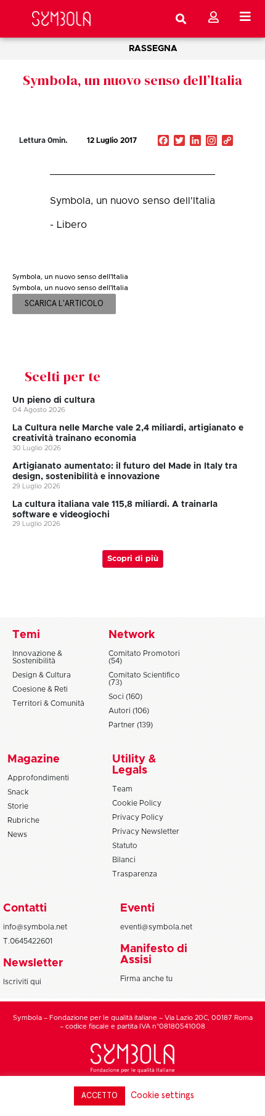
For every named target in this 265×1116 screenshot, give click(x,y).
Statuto (124, 845)
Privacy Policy (137, 817)
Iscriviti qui (22, 981)
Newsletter (33, 963)
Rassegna (153, 48)
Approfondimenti (38, 778)
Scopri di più (132, 559)
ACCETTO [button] (99, 1096)
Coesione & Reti (40, 689)
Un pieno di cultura (53, 400)
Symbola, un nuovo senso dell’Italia (132, 80)
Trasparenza (134, 874)
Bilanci (124, 859)
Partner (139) (130, 725)
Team (122, 789)
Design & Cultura (41, 675)
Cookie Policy (136, 803)
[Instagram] (211, 141)
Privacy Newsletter (145, 831)
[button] (189, 167)
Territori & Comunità (48, 703)
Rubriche (23, 820)
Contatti (25, 908)
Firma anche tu (146, 978)
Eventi (137, 908)
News (17, 834)
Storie (17, 806)
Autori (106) (128, 710)
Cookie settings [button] (162, 1095)
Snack (18, 792)
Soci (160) (125, 696)
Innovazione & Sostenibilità (37, 657)
